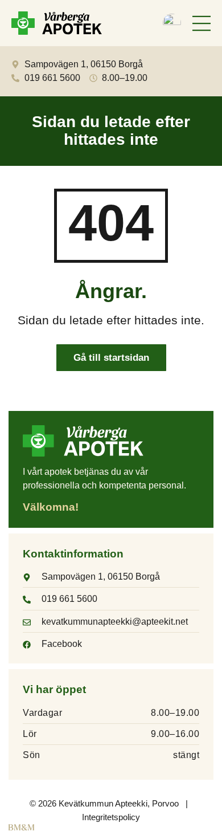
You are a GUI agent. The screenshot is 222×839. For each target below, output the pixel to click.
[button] (201, 24)
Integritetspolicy (111, 817)
